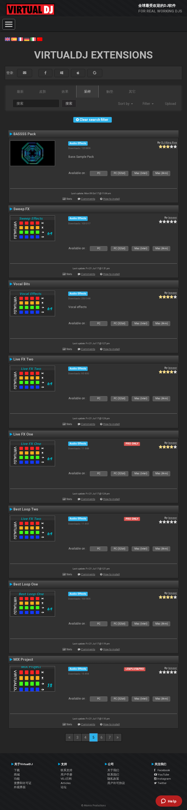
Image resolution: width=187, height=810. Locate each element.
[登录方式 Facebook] (45, 73)
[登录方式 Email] (24, 73)
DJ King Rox (169, 142)
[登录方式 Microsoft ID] (61, 73)
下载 (17, 770)
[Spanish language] (14, 39)
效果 (65, 91)
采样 (87, 91)
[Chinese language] (39, 39)
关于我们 (113, 770)
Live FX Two (23, 359)
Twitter (162, 783)
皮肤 (42, 91)
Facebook (162, 770)
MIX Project (23, 659)
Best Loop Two (25, 509)
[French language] (20, 39)
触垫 (109, 91)
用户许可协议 (116, 783)
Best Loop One (25, 584)
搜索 (68, 103)
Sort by (124, 104)
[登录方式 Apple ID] (78, 73)
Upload (170, 104)
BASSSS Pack (24, 134)
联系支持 (66, 770)
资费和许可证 (22, 783)
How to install (111, 198)
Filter (147, 104)
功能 (17, 778)
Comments (88, 198)
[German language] (26, 39)
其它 (132, 91)
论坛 (63, 787)
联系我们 (113, 774)
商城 (17, 774)
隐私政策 (113, 778)
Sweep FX (21, 209)
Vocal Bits (21, 284)
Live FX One (23, 434)
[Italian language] (33, 39)
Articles (66, 783)
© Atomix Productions (93, 805)
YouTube (163, 774)
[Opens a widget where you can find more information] (168, 801)
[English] (7, 39)
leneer (172, 217)
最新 (20, 91)
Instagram (164, 778)
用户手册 (66, 774)
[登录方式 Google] (94, 73)
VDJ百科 (66, 778)
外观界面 (20, 787)
